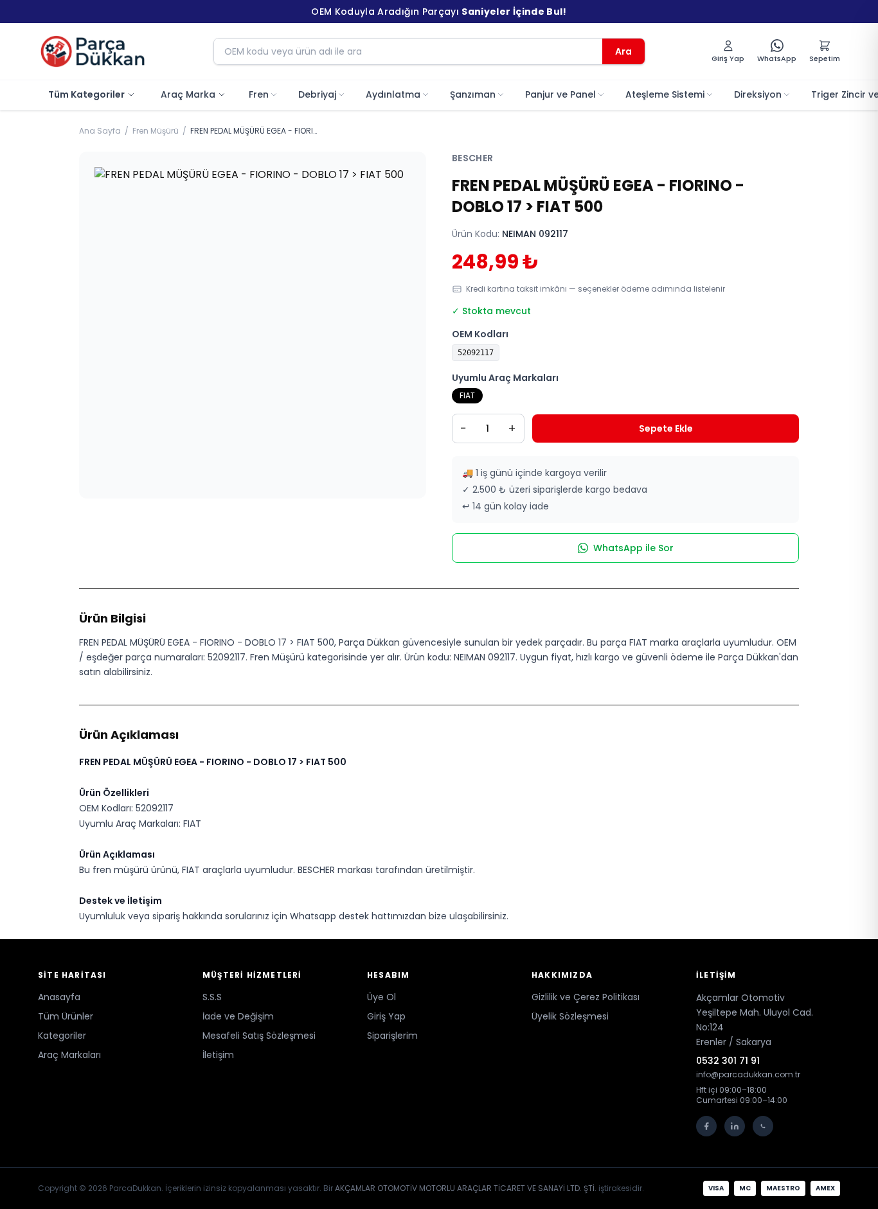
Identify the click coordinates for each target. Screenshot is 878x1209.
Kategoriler (62, 1035)
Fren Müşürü (155, 131)
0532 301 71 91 (728, 1060)
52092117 (476, 352)
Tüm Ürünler (65, 1016)
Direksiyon (758, 94)
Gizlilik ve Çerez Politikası (586, 997)
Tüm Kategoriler (86, 94)
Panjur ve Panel (560, 94)
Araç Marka (188, 94)
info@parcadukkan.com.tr (748, 1075)
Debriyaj (317, 94)
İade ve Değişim (238, 1016)
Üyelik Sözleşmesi (570, 1016)
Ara (623, 51)
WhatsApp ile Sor (633, 548)
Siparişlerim (392, 1035)
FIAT (467, 395)
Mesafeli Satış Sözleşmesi (259, 1035)
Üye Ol (381, 997)
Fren (259, 94)
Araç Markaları (69, 1054)
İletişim (218, 1054)
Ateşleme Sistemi (664, 94)
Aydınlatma (393, 94)
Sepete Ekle (666, 428)
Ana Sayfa (100, 131)
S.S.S (212, 997)
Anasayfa (59, 997)
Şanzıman (473, 94)
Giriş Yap (386, 1016)
